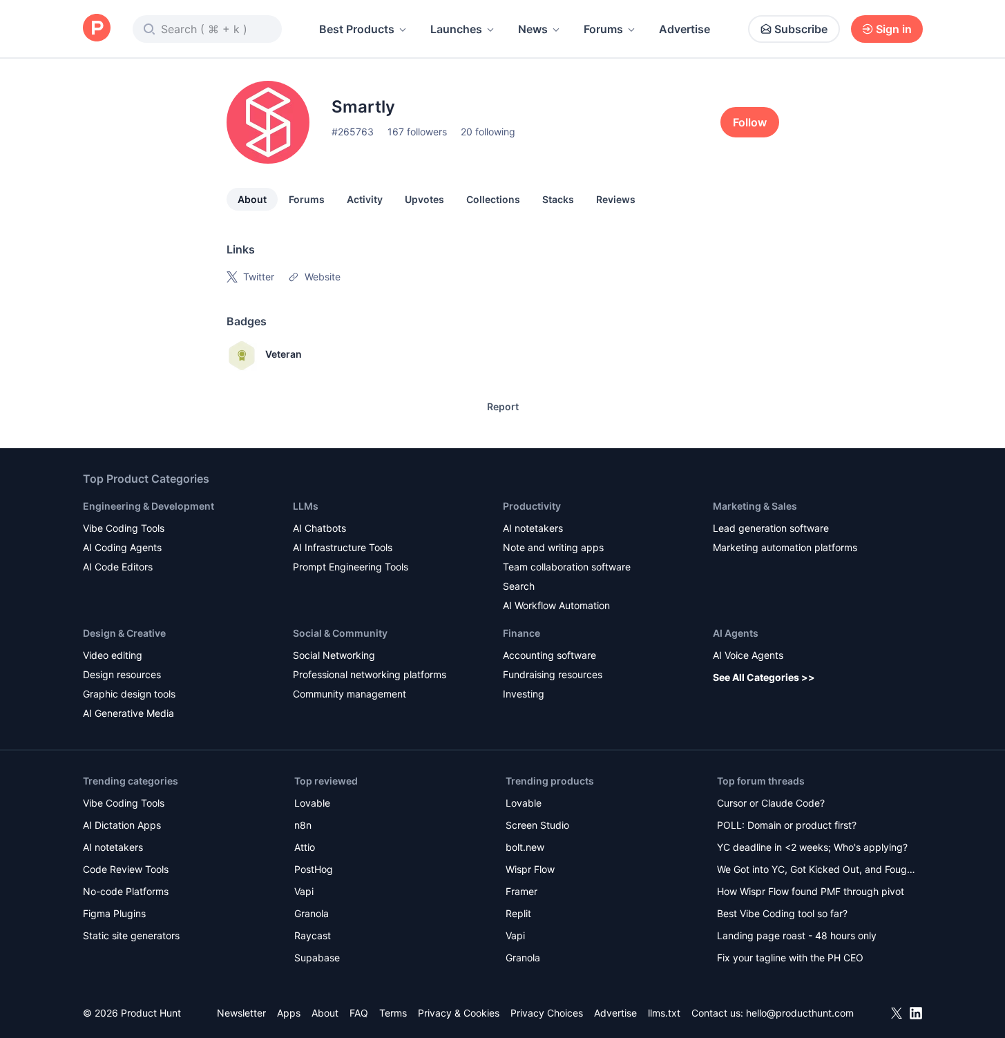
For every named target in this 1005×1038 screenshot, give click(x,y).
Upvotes (424, 199)
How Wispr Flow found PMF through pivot (810, 891)
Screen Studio (537, 825)
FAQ (359, 1013)
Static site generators (131, 935)
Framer (521, 891)
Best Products (356, 29)
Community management (349, 694)
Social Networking (334, 655)
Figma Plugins (114, 913)
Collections (493, 199)
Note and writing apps (553, 547)
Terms (393, 1013)
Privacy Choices (546, 1013)
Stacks (558, 199)
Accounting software (549, 655)
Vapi (304, 891)
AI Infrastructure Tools (342, 547)
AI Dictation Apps (122, 825)
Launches (456, 29)
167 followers (417, 131)
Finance (521, 633)
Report (503, 406)
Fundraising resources (552, 674)
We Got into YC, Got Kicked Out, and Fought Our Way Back (816, 870)
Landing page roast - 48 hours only (797, 935)
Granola (311, 913)
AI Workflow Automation (556, 605)
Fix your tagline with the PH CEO (790, 957)
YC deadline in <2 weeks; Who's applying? (812, 847)
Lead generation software (771, 528)
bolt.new (525, 847)
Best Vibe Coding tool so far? (782, 913)
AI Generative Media (128, 713)
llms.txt (664, 1013)
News (533, 29)
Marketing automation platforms (785, 547)
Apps (288, 1013)
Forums (603, 29)
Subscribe (800, 29)
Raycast (312, 935)
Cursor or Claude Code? (771, 803)
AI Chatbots (319, 528)
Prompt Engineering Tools (350, 567)
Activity (365, 199)
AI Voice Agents (748, 655)
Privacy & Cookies (458, 1013)
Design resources (122, 674)
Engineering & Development (148, 506)
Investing (523, 694)
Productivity (532, 506)
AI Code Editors (118, 567)
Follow (750, 122)
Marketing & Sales (755, 506)
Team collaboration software (567, 567)
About (252, 199)
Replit (518, 913)
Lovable (312, 803)
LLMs (305, 506)
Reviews (615, 199)
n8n (303, 825)
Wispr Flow (530, 869)
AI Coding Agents (122, 547)
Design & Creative (124, 633)
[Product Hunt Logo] (97, 29)
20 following (488, 131)
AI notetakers (533, 528)
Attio (304, 847)
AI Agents (735, 633)
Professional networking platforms (369, 674)
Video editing (112, 655)
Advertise (684, 29)
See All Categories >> (764, 677)
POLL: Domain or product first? (786, 825)
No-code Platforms (126, 891)
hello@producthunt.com (800, 1013)
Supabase (317, 957)
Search (519, 586)
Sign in (894, 29)
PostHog (313, 869)
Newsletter (241, 1013)
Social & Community (340, 633)
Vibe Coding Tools (123, 528)
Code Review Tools (126, 869)
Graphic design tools (129, 694)
